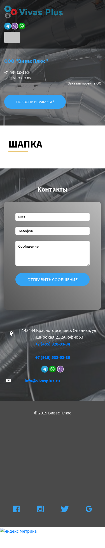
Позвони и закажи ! (35, 101)
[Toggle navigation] (12, 37)
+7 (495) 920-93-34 (17, 72)
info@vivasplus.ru (42, 380)
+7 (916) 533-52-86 (17, 78)
